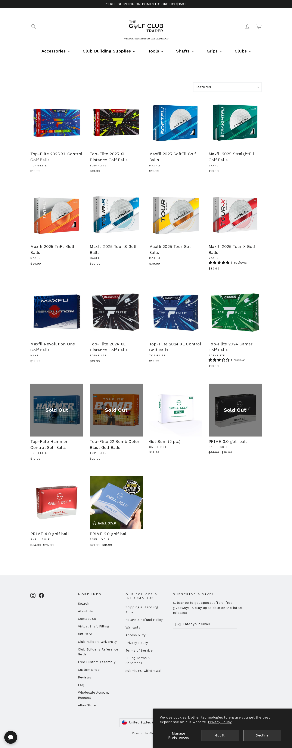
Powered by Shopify (146, 733)
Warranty (132, 627)
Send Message (114, 715)
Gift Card (85, 634)
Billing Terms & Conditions (137, 660)
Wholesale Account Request (93, 695)
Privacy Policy (220, 722)
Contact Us (87, 619)
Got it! (220, 735)
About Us (85, 611)
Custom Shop (89, 670)
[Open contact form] (10, 737)
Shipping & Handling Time (141, 609)
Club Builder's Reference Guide (98, 652)
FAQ (81, 685)
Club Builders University (97, 642)
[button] (220, 262)
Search (83, 603)
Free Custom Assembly (97, 662)
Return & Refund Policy (144, 620)
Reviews (84, 677)
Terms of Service (139, 650)
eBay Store (87, 705)
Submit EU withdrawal (143, 671)
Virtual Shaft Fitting (93, 626)
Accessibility (135, 635)
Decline (262, 735)
